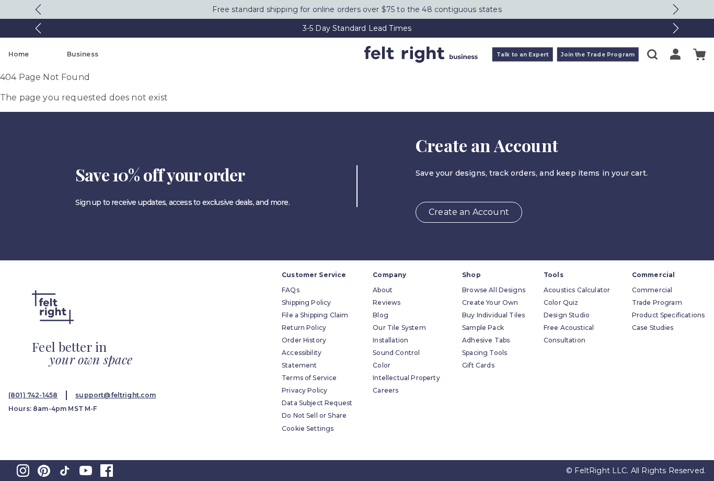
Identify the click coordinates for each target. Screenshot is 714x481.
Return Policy (304, 327)
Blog (380, 315)
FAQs (291, 290)
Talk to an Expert (523, 54)
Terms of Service (309, 378)
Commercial (652, 290)
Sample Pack (483, 327)
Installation (390, 340)
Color (381, 365)
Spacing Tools (484, 353)
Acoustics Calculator (577, 290)
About (383, 290)
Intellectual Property (406, 378)
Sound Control (396, 353)
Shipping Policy (306, 302)
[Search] (652, 54)
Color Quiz (561, 302)
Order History (304, 340)
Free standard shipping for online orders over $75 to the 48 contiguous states (356, 9)
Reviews (386, 302)
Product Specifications (668, 315)
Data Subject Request (317, 403)
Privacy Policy (304, 390)
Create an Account (469, 212)
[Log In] (675, 54)
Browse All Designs (493, 290)
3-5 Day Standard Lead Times (357, 28)
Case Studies (653, 327)
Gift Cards (478, 365)
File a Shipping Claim (315, 315)
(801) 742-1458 (32, 395)
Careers (385, 390)
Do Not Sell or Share (314, 415)
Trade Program (657, 302)
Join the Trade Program (598, 54)
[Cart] (699, 55)
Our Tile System (399, 327)
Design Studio (567, 315)
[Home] (315, 54)
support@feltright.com (115, 395)
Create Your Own (490, 302)
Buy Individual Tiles (493, 315)
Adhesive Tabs (486, 340)
